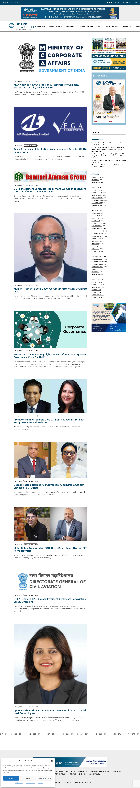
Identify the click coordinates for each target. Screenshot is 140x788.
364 (81, 734)
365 (86, 734)
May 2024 (95, 246)
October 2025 (97, 203)
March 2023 (96, 282)
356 (44, 734)
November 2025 (97, 200)
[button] (52, 761)
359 (58, 734)
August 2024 (96, 238)
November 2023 (97, 261)
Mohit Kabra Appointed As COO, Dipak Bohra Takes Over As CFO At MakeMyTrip (50, 549)
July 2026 (95, 180)
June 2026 (95, 182)
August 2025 (96, 208)
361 (67, 734)
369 (105, 734)
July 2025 (95, 210)
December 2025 (97, 197)
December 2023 (97, 259)
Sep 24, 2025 (18, 416)
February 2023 (97, 284)
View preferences (45, 778)
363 (77, 734)
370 (110, 734)
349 (11, 734)
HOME (5, 2)
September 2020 (98, 295)
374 (129, 734)
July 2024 (95, 241)
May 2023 (95, 277)
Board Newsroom (30, 81)
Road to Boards (56, 771)
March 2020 (96, 297)
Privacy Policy (30, 783)
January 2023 (97, 287)
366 (91, 734)
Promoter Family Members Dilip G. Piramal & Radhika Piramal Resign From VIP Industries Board (49, 421)
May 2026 (95, 185)
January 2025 (97, 226)
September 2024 (98, 236)
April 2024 (95, 249)
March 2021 (96, 292)
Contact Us (117, 771)
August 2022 (96, 290)
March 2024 (96, 251)
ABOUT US (14, 2)
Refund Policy (60, 774)
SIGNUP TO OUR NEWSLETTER (125, 2)
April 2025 (95, 218)
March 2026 (96, 190)
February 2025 (97, 223)
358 (53, 734)
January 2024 (97, 256)
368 (100, 734)
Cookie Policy (19, 783)
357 (48, 734)
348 (6, 734)
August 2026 (96, 177)
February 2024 (97, 254)
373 (124, 734)
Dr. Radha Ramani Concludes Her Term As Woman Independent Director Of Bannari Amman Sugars (50, 190)
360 (63, 734)
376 (138, 734)
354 (34, 734)
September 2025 (97, 205)
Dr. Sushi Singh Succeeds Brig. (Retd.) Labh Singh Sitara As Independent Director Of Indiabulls (108, 156)
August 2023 (96, 269)
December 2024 (97, 228)
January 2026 (97, 195)
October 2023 (97, 264)
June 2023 (95, 274)
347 (1, 734)
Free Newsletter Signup (100, 771)
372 (119, 734)
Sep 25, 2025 (18, 81)
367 (96, 734)
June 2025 (95, 213)
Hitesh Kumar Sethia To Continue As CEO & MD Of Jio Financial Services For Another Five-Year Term (108, 149)
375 (133, 734)
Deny (28, 778)
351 (20, 734)
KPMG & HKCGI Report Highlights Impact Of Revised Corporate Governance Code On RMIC (50, 356)
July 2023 (95, 272)
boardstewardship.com (78, 782)
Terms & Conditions (78, 774)
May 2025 (95, 215)
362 (72, 734)
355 (39, 734)
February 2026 (97, 192)
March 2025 (96, 220)
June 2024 (95, 243)
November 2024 (97, 231)
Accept (11, 778)
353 (30, 734)
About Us (40, 783)
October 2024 (97, 233)
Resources (70, 771)
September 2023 (97, 267)
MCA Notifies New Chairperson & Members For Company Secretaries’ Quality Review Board (46, 86)
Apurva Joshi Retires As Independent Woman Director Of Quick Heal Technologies (50, 712)
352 (25, 734)
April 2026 (95, 187)
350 (15, 734)
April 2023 (95, 279)
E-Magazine (82, 771)
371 (114, 734)
